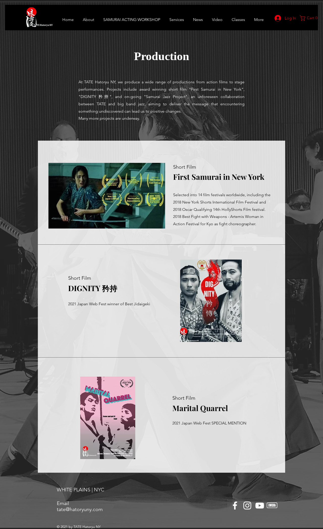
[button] (238, 17)
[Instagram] (247, 505)
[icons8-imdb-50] (272, 505)
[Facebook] (235, 505)
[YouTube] (259, 505)
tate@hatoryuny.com (80, 509)
